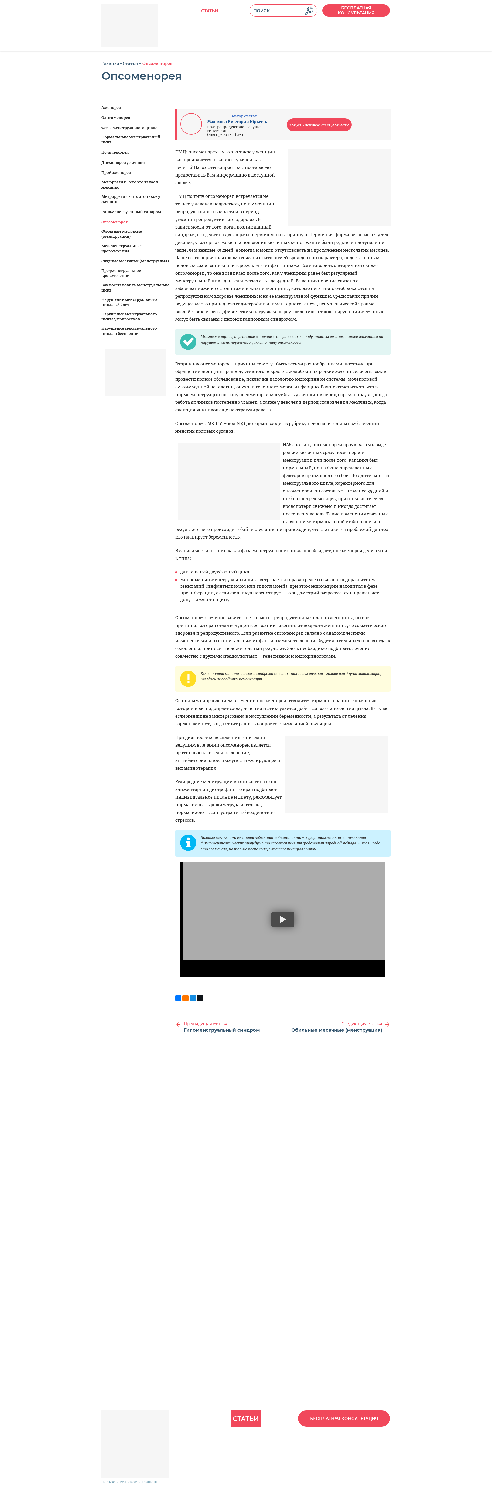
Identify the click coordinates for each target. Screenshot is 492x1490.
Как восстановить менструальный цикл (135, 288)
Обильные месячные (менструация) (121, 234)
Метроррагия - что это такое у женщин (130, 199)
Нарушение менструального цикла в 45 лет (129, 302)
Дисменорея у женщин (124, 162)
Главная (110, 63)
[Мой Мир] (193, 998)
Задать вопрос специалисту (319, 125)
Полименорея (115, 152)
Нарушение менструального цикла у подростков (129, 317)
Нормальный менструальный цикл (130, 139)
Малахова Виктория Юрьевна (237, 121)
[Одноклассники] (185, 998)
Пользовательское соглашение (131, 1482)
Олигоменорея (115, 117)
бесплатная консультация (356, 10)
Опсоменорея (114, 222)
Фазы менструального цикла (129, 128)
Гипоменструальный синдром (131, 212)
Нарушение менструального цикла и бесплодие (129, 331)
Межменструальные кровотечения (121, 248)
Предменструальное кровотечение (121, 273)
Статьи (209, 11)
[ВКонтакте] (178, 998)
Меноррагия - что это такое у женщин (129, 185)
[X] (200, 998)
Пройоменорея (116, 172)
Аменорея (111, 107)
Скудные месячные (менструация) (135, 261)
